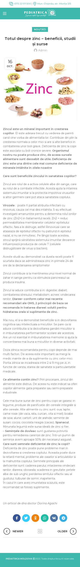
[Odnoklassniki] (35, 518)
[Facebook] (17, 518)
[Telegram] (63, 518)
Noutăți (40, 29)
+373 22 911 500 (22, 3)
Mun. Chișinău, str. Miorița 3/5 (54, 3)
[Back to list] (40, 531)
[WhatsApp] (45, 518)
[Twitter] (26, 518)
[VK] (54, 518)
